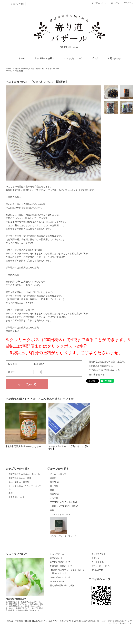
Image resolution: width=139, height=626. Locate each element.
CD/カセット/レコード (60, 514)
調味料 (53, 478)
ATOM (100, 570)
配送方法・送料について (61, 566)
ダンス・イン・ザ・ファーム (63, 536)
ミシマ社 (54, 498)
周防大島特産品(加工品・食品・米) (29, 68)
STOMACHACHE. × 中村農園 (63, 502)
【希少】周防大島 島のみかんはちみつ (24, 446)
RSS (94, 570)
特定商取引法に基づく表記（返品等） (107, 361)
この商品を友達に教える (101, 366)
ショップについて (73, 58)
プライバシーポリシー (102, 566)
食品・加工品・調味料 (18, 482)
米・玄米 (54, 486)
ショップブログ (57, 581)
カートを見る (98, 562)
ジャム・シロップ (58, 474)
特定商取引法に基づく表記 (62, 585)
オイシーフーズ (54, 68)
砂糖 (52, 490)
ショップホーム (57, 554)
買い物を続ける (96, 374)
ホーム (21, 58)
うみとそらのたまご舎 (60, 577)
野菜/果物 (54, 482)
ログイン (115, 3)
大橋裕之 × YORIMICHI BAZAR (64, 506)
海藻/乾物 (19, 71)
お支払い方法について (60, 562)
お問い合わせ (114, 58)
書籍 (10, 493)
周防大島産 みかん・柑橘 (19, 478)
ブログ (94, 58)
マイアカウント (99, 3)
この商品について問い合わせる (104, 370)
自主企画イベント (16, 497)
